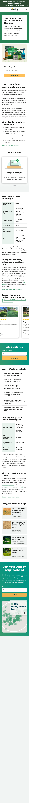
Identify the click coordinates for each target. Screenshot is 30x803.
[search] (21, 9)
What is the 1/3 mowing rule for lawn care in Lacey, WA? (13, 380)
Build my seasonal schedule (10, 497)
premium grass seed (8, 485)
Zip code (4, 587)
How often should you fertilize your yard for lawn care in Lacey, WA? (13, 394)
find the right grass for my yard (13, 487)
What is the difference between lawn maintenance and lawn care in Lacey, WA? (13, 386)
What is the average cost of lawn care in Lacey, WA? (13, 374)
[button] (14, 3)
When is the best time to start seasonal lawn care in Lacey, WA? (13, 409)
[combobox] (14, 70)
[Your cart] (26, 9)
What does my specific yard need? (12, 289)
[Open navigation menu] (2, 9)
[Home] (14, 9)
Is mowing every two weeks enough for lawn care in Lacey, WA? (13, 401)
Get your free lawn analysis (10, 145)
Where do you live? (10, 67)
